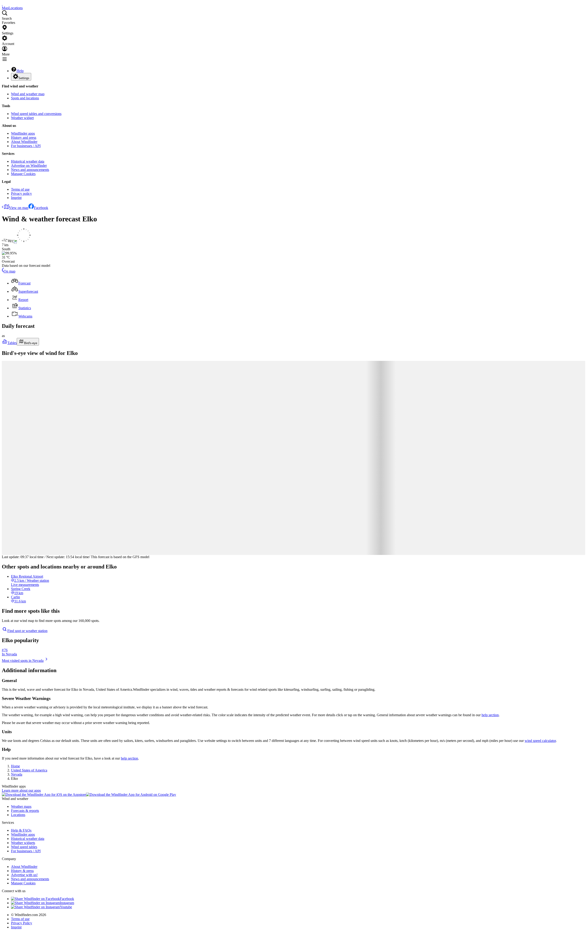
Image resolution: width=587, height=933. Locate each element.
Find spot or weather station (27, 631)
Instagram (67, 903)
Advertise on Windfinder (29, 165)
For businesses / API (26, 146)
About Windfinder (24, 142)
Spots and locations (25, 98)
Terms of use (20, 189)
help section (490, 715)
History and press (23, 137)
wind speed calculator (540, 741)
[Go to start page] (2, 4)
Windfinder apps (23, 133)
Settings (23, 78)
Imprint (16, 198)
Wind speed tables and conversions (36, 114)
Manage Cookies (23, 174)
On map (9, 271)
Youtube (66, 907)
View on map (18, 208)
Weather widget (22, 118)
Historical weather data (27, 161)
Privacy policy (21, 193)
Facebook (41, 208)
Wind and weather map (27, 94)
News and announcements (30, 170)
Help (20, 71)
